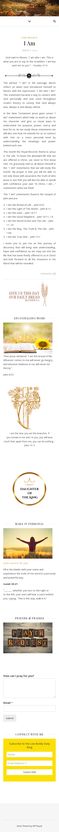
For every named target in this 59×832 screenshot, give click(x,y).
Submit (10, 718)
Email (8, 703)
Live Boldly (29, 37)
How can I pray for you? (18, 676)
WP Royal (37, 826)
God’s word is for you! (15, 563)
